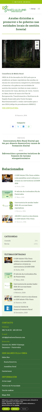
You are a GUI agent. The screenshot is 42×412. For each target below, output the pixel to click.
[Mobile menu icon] (39, 9)
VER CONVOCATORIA (10, 108)
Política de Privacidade (11, 386)
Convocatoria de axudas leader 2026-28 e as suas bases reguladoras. (26, 205)
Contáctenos (7, 371)
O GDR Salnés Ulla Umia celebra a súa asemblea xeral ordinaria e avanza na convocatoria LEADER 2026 (27, 179)
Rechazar (15, 409)
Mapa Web (6, 395)
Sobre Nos (6, 357)
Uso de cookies (7, 390)
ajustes (17, 405)
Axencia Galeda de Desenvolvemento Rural (23, 308)
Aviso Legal (6, 381)
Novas (5, 42)
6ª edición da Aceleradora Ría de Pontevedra (27, 192)
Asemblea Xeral (10, 366)
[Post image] (7, 178)
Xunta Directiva (10, 362)
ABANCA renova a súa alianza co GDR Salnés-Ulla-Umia (26, 217)
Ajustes (24, 409)
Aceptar (6, 409)
